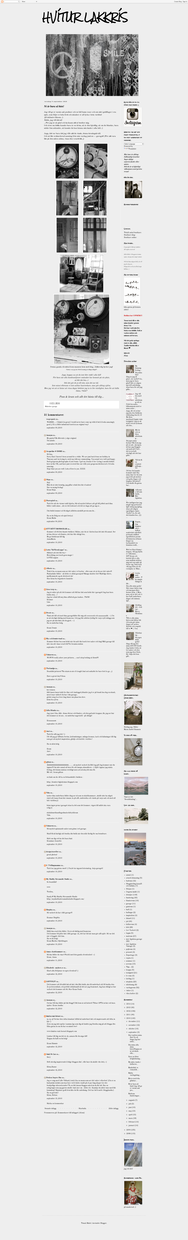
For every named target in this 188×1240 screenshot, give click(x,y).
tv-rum (129, 976)
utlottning (130, 985)
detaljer (129, 895)
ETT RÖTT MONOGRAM (56, 529)
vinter (128, 990)
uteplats (129, 982)
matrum (129, 936)
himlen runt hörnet (53, 1016)
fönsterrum (130, 901)
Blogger (103, 1223)
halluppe (129, 912)
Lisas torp (50, 589)
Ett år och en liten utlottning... (138, 434)
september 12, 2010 (54, 974)
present (129, 952)
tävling (129, 979)
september (133, 1032)
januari (132, 1125)
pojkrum (129, 949)
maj (130, 1111)
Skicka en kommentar (55, 1103)
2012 (129, 1011)
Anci (48, 731)
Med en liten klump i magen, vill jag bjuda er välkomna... (134, 552)
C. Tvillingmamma (53, 865)
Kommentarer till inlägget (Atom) (71, 1113)
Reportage (130, 955)
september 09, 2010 (54, 428)
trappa (128, 970)
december (132, 1021)
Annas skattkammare (54, 952)
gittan (48, 762)
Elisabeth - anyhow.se (54, 968)
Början (128, 889)
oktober (132, 1029)
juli (130, 1104)
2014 (129, 1004)
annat (128, 875)
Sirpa (48, 480)
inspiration (130, 915)
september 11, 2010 (54, 960)
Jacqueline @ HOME (54, 451)
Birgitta (49, 910)
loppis (128, 933)
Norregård (50, 501)
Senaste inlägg (50, 1108)
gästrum (129, 907)
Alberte (49, 568)
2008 (129, 1134)
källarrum (130, 924)
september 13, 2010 (54, 1098)
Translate (132, 149)
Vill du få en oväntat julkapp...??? (138, 464)
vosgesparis (50, 419)
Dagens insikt (131, 892)
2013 (129, 1007)
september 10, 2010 (54, 542)
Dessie (48, 613)
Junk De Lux (51, 1054)
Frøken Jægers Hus (53, 1078)
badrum (129, 881)
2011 (129, 1015)
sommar (129, 961)
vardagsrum (130, 988)
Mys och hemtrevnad (54, 639)
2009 (129, 1130)
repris (128, 958)
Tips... (128, 967)
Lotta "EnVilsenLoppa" (55, 550)
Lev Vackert (131, 930)
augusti (132, 1100)
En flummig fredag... (138, 368)
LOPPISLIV (51, 981)
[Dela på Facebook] (57, 403)
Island (128, 918)
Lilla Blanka (51, 710)
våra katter (130, 993)
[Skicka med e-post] (51, 403)
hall (127, 910)
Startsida (82, 1108)
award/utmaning (132, 878)
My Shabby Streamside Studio (57, 879)
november (132, 1025)
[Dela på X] (55, 403)
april (131, 1115)
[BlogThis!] (53, 403)
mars (131, 1118)
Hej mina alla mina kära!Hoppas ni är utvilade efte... (135, 1049)
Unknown (50, 655)
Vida (48, 793)
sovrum (129, 964)
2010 (129, 1018)
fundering (130, 898)
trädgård (129, 973)
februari (132, 1122)
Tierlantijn (50, 668)
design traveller (52, 852)
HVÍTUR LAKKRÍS (85, 17)
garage (54, 406)
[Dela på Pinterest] (59, 403)
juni (130, 1107)
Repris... (138, 522)
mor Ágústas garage (134, 939)
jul (127, 921)
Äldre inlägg (113, 1108)
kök (127, 927)
